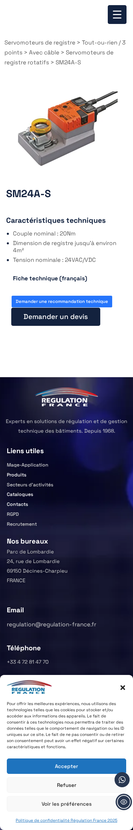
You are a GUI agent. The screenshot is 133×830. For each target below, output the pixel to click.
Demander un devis (56, 316)
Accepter (66, 766)
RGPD (13, 514)
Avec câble (44, 52)
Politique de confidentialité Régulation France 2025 (66, 820)
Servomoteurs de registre (39, 42)
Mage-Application (27, 464)
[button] (122, 687)
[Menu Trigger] (117, 14)
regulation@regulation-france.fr (51, 624)
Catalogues (20, 494)
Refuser (66, 785)
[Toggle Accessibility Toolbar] (123, 801)
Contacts (17, 504)
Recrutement (22, 524)
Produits (16, 474)
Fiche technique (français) (50, 278)
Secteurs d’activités (30, 484)
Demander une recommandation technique (62, 301)
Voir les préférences (67, 804)
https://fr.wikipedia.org (22, 283)
